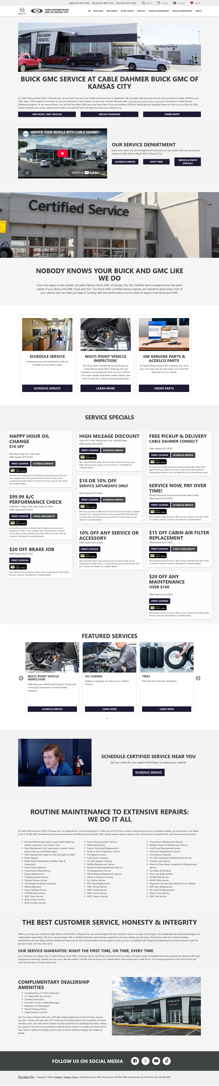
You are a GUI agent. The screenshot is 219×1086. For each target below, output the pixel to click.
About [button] (198, 11)
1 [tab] (107, 718)
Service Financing (109, 114)
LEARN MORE (105, 388)
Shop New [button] (98, 11)
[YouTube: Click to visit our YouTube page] (156, 1061)
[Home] (89, 11)
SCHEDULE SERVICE (47, 388)
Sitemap (67, 1077)
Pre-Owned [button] (112, 11)
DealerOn (59, 1077)
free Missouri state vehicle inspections (146, 101)
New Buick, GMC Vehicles (47, 114)
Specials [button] (141, 11)
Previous (21, 678)
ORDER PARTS (164, 388)
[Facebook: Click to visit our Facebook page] (135, 1061)
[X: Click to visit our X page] (146, 1061)
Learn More (109, 709)
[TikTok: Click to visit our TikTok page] (167, 1061)
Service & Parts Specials (187, 162)
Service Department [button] (182, 11)
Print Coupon (19, 463)
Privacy (75, 1077)
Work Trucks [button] (127, 11)
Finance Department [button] (159, 11)
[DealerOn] (26, 1076)
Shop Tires (156, 161)
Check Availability (44, 516)
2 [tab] (112, 718)
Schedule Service (125, 161)
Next (198, 678)
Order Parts (172, 114)
